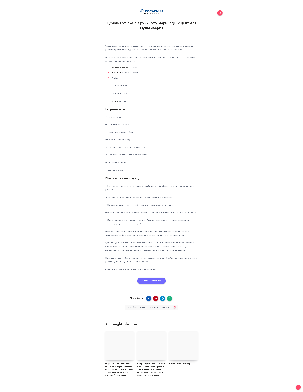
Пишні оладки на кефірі (180, 364)
